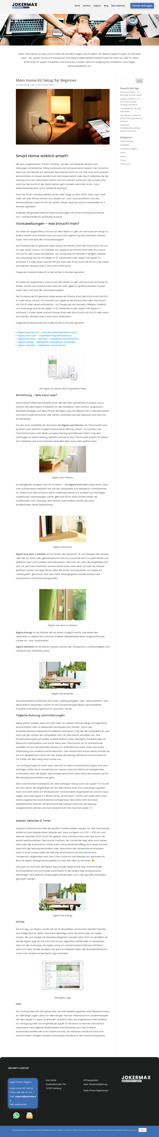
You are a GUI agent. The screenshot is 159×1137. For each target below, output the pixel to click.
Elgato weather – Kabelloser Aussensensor (42, 345)
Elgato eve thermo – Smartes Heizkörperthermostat (47, 332)
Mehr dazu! (134, 1130)
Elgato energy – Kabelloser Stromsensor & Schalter (47, 342)
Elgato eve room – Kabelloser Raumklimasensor (45, 335)
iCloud (122, 152)
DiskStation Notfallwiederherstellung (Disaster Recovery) (130, 128)
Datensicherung (126, 141)
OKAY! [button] (142, 1130)
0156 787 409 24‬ (24, 1088)
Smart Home (49, 85)
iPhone (123, 156)
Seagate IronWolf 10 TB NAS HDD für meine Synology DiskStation (130, 102)
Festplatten (124, 145)
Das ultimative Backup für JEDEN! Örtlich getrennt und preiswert (131, 118)
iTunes (123, 160)
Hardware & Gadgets (128, 149)
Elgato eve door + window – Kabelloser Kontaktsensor (48, 338)
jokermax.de (24, 85)
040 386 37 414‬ (24, 1092)
